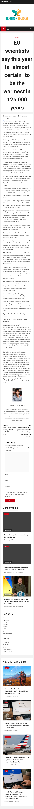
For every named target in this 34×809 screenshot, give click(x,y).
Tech (4, 628)
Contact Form (7, 645)
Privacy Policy (7, 651)
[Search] (31, 28)
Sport (4, 631)
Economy (6, 624)
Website (7, 486)
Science (5, 626)
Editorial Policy (7, 649)
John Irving (15, 696)
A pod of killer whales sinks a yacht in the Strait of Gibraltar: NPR (9, 429)
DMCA (5, 647)
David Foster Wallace (11, 116)
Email (7, 480)
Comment (8, 450)
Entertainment (7, 633)
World (17, 37)
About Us (6, 642)
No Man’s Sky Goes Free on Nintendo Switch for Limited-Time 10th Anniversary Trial (16, 691)
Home (5, 618)
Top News (6, 620)
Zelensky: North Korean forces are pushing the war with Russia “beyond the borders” (16, 601)
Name (7, 474)
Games (7, 668)
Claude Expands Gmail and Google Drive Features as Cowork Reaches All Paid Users (17, 725)
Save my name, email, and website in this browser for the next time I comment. (17, 494)
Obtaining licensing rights (11, 221)
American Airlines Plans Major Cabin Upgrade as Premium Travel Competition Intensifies (17, 760)
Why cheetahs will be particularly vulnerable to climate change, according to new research (24, 430)
